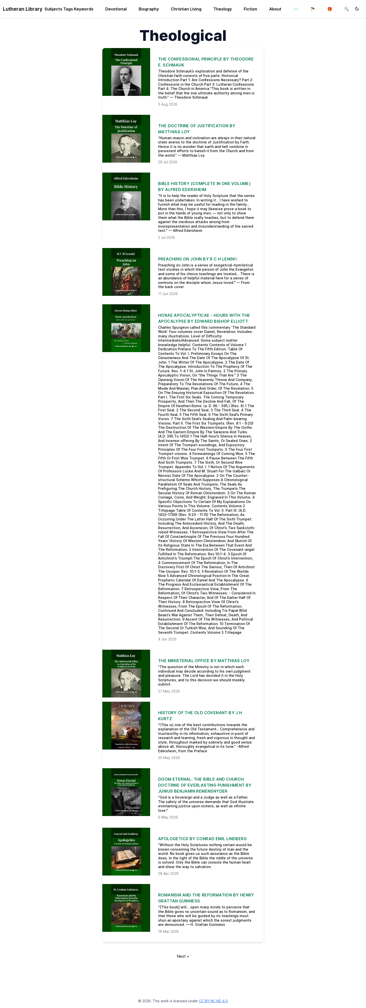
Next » (183, 956)
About (275, 8)
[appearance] (357, 8)
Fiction (250, 8)
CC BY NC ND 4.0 (213, 1001)
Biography (149, 8)
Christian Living (186, 8)
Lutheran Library (23, 9)
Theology (222, 8)
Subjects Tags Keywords (69, 8)
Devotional (116, 8)
